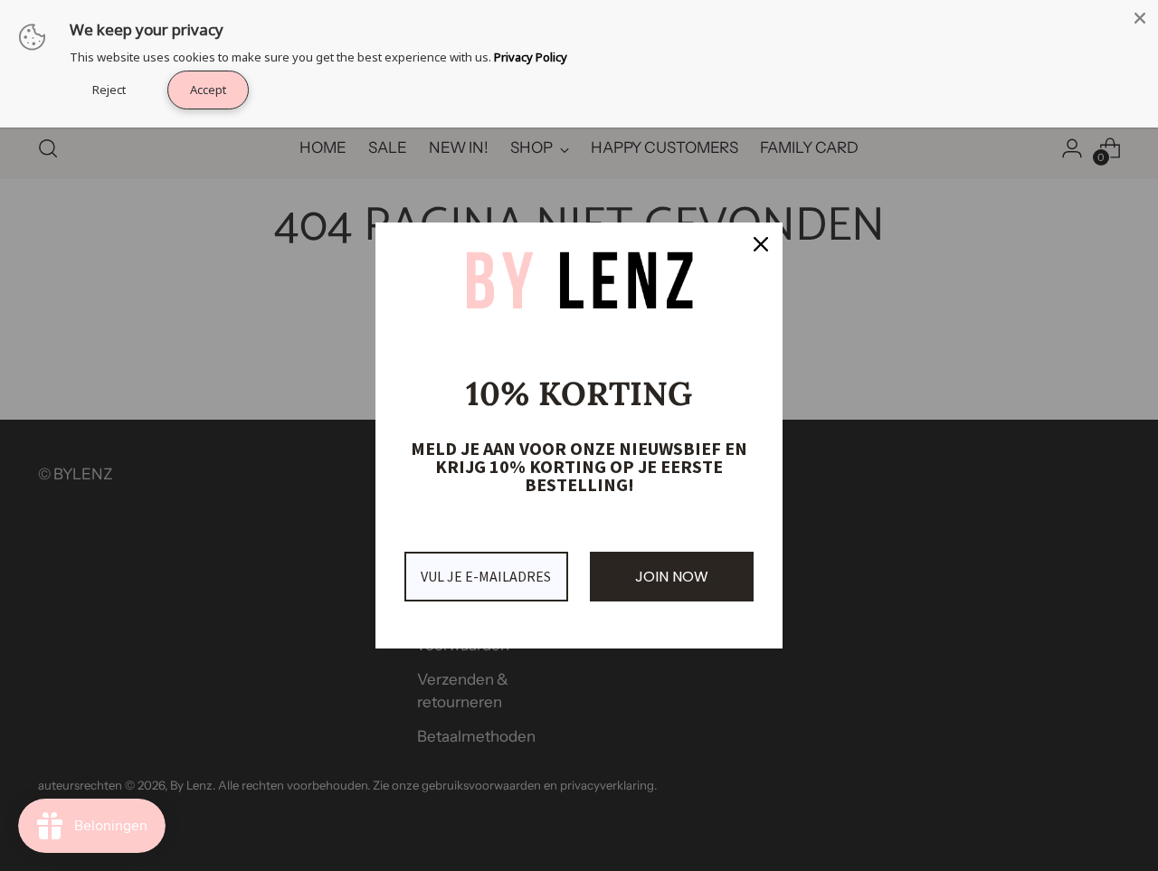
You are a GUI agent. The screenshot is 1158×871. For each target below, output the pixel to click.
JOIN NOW (671, 576)
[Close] (1140, 18)
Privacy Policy (530, 57)
